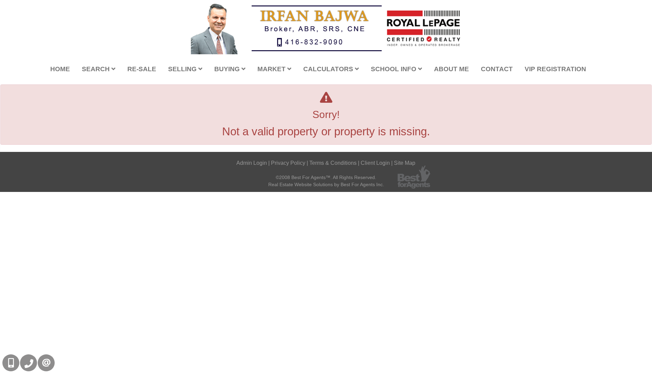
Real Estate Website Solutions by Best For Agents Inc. (326, 184)
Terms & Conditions (333, 163)
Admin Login (251, 163)
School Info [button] (394, 69)
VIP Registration (555, 69)
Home (60, 69)
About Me (451, 69)
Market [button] (272, 69)
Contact (497, 69)
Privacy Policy (288, 163)
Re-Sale (141, 69)
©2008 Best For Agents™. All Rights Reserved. (326, 177)
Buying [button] (227, 69)
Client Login (375, 163)
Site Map (404, 163)
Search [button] (96, 69)
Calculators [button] (329, 69)
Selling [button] (183, 69)
